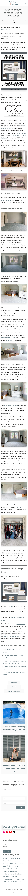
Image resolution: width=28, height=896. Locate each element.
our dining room (21, 133)
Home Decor (10, 679)
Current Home (4, 679)
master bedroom (6, 200)
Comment (20, 807)
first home (9, 340)
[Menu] (3, 3)
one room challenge (14, 691)
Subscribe (7, 851)
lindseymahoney (14, 17)
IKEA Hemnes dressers (11, 406)
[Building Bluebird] (14, 3)
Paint (21, 326)
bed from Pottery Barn (8, 338)
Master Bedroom (17, 679)
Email (4, 844)
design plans (14, 687)
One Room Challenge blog (12, 636)
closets (18, 507)
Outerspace (10, 606)
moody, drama (21, 624)
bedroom (14, 682)
